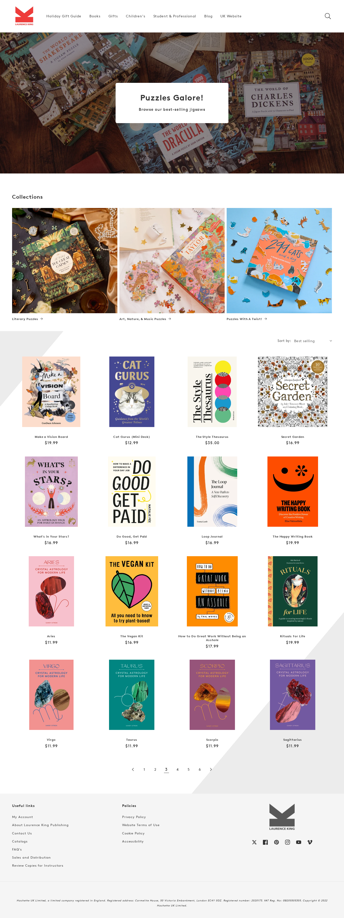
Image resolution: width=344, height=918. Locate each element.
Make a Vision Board (51, 437)
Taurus (131, 740)
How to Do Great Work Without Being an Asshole (212, 638)
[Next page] (211, 769)
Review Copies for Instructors (37, 865)
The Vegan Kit (131, 636)
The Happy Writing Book (293, 536)
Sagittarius (292, 740)
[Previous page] (133, 769)
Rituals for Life (292, 636)
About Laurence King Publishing (40, 825)
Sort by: (284, 340)
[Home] (24, 16)
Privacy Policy (134, 817)
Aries (51, 636)
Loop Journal (212, 536)
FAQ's (17, 849)
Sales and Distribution (31, 857)
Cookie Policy (133, 833)
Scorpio (212, 740)
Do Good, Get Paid (132, 536)
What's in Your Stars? (51, 536)
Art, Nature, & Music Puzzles (142, 319)
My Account (22, 817)
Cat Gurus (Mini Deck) (131, 437)
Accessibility (133, 841)
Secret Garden (292, 437)
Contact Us (22, 833)
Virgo (51, 740)
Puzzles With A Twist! (244, 319)
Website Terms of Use (141, 825)
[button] (328, 16)
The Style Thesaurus (212, 437)
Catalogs (20, 841)
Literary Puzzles (25, 319)
